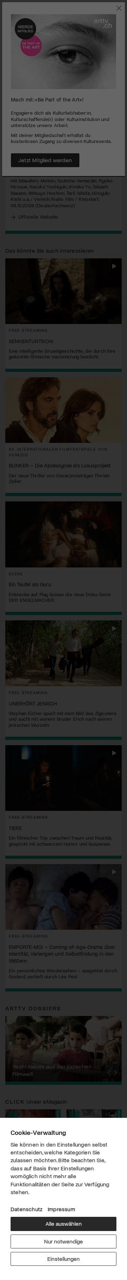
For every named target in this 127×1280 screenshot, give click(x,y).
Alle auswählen (64, 1223)
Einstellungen (63, 1258)
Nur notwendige (63, 1241)
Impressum (61, 1208)
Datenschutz (26, 1208)
